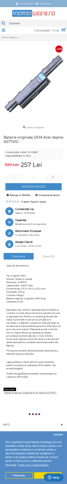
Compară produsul (49, 195)
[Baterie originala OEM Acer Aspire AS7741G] (33, 84)
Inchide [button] (58, 434)
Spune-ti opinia (38, 201)
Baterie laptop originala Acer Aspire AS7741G (30, 392)
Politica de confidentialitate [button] (33, 465)
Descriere (18, 256)
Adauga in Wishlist (20, 195)
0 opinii (25, 201)
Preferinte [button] (19, 475)
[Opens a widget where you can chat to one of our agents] (42, 477)
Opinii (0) (48, 256)
